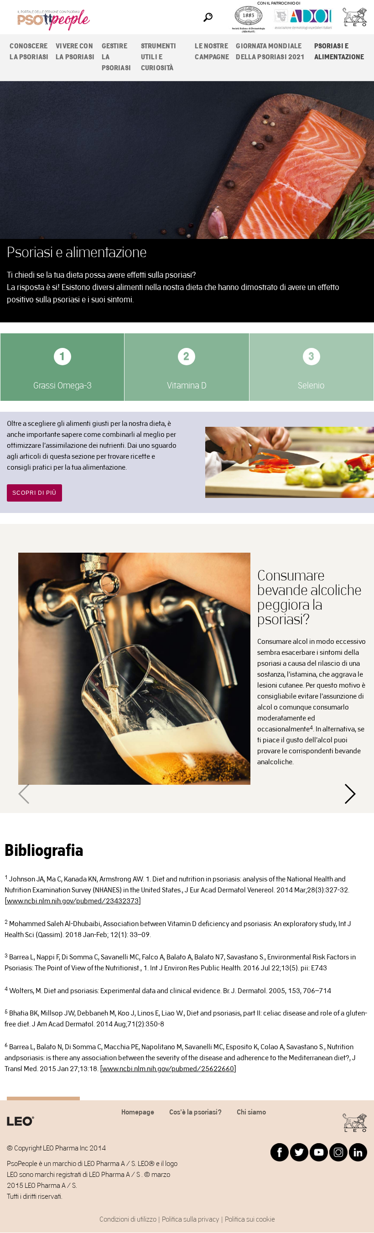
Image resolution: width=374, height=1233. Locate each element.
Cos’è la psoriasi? (195, 1112)
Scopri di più (34, 493)
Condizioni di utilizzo (127, 1219)
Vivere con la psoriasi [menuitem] (75, 52)
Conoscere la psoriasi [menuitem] (29, 52)
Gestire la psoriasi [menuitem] (116, 57)
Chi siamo (251, 1112)
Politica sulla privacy (190, 1219)
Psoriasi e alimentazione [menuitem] (339, 52)
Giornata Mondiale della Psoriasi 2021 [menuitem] (270, 52)
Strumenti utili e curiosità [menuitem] (158, 57)
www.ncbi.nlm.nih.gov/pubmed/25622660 (168, 1069)
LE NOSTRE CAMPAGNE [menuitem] (212, 52)
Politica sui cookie (250, 1219)
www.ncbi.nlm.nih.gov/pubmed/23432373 (73, 901)
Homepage (137, 1112)
